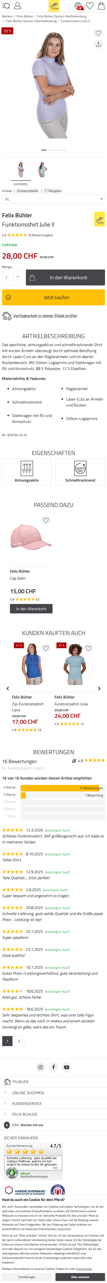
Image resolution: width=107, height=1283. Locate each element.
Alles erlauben (80, 1277)
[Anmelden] (17, 5)
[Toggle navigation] (6, 6)
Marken (7, 16)
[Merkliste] (90, 5)
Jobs (24, 1125)
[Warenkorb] (101, 5)
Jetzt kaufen (56, 297)
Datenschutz (84, 1268)
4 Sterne (9, 794)
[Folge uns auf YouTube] (66, 1067)
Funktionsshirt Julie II (75, 20)
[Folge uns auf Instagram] (41, 1067)
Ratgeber (55, 190)
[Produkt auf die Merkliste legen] (98, 33)
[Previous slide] (6, 174)
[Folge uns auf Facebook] (53, 1067)
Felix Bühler (25, 16)
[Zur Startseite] (54, 5)
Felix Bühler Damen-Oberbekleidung (31, 20)
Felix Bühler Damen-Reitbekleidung (62, 16)
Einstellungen (26, 1277)
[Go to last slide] (8, 688)
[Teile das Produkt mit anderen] (98, 44)
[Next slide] (101, 174)
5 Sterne (9, 787)
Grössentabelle (27, 190)
